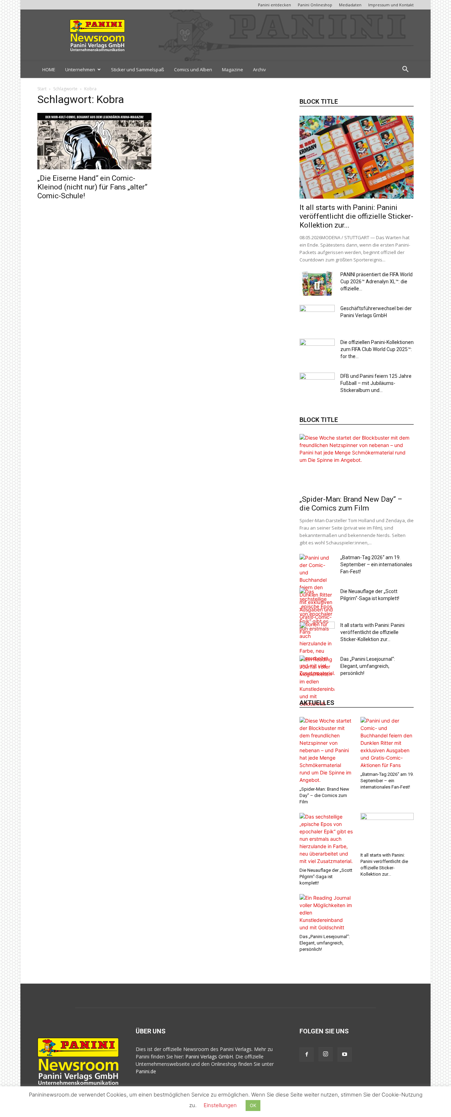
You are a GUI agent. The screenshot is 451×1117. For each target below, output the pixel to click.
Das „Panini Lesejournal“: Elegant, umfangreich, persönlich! (367, 666)
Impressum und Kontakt (391, 4)
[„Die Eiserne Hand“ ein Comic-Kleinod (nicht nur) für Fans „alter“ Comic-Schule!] (94, 141)
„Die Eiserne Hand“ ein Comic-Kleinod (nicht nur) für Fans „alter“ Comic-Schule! (92, 187)
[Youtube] (345, 1054)
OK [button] (253, 1105)
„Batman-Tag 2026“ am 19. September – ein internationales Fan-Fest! (376, 564)
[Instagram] (326, 1054)
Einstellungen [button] (220, 1105)
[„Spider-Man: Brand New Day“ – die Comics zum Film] (356, 462)
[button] (405, 70)
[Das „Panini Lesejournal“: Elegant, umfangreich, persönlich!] (317, 681)
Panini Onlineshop (315, 4)
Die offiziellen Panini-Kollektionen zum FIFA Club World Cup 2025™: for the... (377, 349)
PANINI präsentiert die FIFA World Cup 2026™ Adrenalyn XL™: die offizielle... (376, 281)
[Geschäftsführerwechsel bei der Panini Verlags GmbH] (317, 317)
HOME (48, 69)
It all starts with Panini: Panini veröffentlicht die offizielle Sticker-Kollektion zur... (356, 216)
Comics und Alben (193, 69)
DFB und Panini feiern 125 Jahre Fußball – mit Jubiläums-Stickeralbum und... (376, 383)
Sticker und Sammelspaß (137, 69)
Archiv (259, 69)
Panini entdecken (274, 4)
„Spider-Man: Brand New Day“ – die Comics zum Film (350, 503)
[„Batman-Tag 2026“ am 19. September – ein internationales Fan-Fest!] (387, 743)
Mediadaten (350, 4)
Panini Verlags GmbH (209, 1056)
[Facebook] (306, 1054)
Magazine (232, 69)
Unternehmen (80, 69)
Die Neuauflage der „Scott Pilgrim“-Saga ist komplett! (325, 877)
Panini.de (146, 1071)
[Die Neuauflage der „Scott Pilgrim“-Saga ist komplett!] (326, 839)
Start (42, 89)
